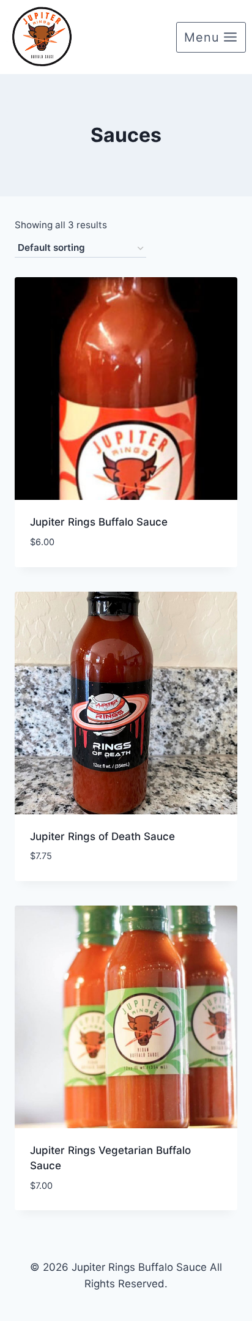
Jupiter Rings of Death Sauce (102, 836)
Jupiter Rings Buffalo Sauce (99, 522)
